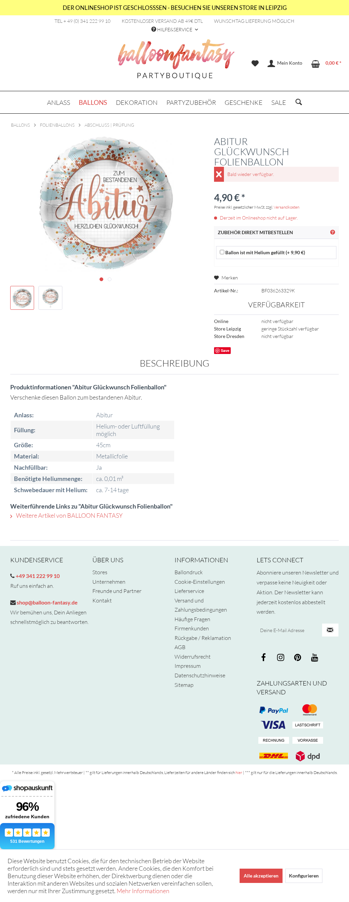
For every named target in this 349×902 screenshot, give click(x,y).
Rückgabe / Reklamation (202, 637)
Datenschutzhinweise (199, 675)
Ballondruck (188, 572)
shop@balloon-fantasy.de (47, 602)
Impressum (187, 665)
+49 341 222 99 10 (37, 576)
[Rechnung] (274, 740)
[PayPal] (274, 710)
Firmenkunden (191, 628)
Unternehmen (108, 581)
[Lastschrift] (308, 725)
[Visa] (308, 710)
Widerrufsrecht (192, 656)
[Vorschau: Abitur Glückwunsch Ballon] (22, 298)
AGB (179, 647)
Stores (99, 572)
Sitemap (184, 684)
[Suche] (298, 102)
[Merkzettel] (255, 63)
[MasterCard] (274, 725)
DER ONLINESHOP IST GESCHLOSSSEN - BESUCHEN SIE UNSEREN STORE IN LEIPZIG (175, 7)
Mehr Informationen (143, 891)
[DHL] (274, 756)
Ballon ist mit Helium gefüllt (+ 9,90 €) (264, 252)
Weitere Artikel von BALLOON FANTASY (69, 515)
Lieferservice (189, 590)
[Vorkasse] (308, 740)
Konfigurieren (304, 876)
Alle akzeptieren (261, 876)
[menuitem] (255, 63)
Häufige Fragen (192, 619)
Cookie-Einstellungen (199, 581)
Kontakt (102, 600)
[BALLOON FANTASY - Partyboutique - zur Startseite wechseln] (176, 62)
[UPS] (308, 756)
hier (239, 772)
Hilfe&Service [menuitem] (174, 29)
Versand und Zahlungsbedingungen (200, 605)
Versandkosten (286, 207)
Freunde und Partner (116, 590)
